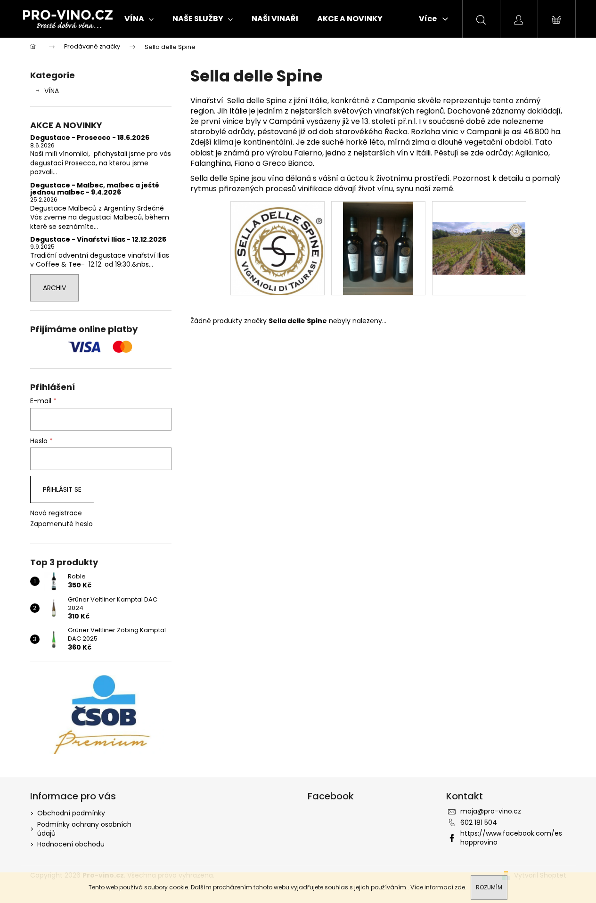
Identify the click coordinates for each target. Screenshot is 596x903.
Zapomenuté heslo (61, 524)
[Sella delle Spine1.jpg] (277, 247)
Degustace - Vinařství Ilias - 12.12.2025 (98, 239)
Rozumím (489, 887)
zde (460, 887)
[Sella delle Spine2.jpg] (378, 247)
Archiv (54, 288)
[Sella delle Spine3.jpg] (479, 227)
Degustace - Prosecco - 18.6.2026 (89, 137)
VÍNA (51, 91)
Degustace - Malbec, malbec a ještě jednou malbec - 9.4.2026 (94, 189)
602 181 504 (478, 822)
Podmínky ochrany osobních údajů (84, 829)
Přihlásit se (62, 489)
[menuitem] (139, 19)
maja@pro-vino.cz (490, 811)
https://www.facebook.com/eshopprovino (511, 838)
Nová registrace (56, 513)
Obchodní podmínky (71, 813)
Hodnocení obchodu (71, 844)
